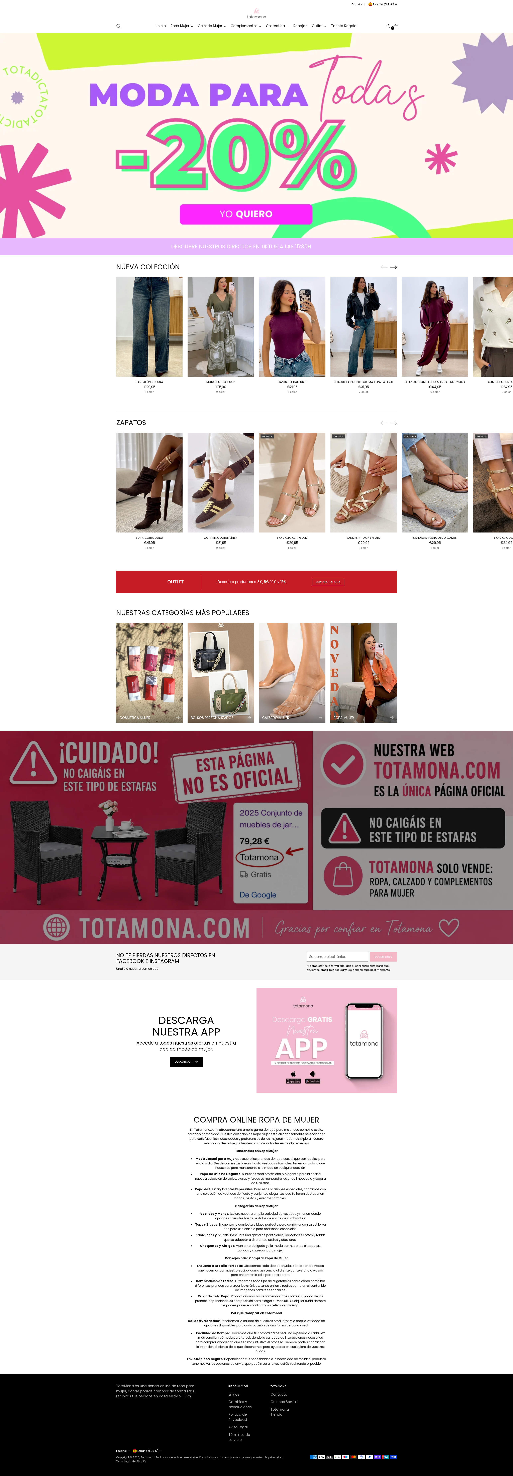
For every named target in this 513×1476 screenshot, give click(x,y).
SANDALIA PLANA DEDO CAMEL (434, 538)
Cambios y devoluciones (240, 1404)
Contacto (279, 1394)
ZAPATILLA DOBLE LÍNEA (221, 538)
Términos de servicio (239, 1437)
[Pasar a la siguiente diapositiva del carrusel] (393, 267)
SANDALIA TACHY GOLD (364, 538)
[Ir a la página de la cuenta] (386, 26)
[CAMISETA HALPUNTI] (292, 327)
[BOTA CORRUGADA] (149, 482)
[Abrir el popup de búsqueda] (118, 26)
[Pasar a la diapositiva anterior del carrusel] (384, 267)
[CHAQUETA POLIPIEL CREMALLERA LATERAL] (363, 327)
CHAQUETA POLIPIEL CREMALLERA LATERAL (363, 382)
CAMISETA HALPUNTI (292, 382)
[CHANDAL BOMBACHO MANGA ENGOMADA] (435, 327)
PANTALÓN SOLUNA (149, 382)
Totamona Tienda (280, 1412)
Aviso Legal (238, 1427)
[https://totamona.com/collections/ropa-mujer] (256, 135)
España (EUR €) (383, 4)
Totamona (147, 1457)
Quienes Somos (284, 1401)
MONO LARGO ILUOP (220, 382)
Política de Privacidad (237, 1417)
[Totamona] (256, 13)
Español (357, 4)
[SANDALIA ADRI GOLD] (292, 482)
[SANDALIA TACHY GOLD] (363, 482)
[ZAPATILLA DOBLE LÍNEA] (221, 482)
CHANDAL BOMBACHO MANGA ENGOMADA (435, 382)
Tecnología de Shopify (131, 1461)
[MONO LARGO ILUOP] (221, 327)
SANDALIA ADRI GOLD (292, 538)
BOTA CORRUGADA (149, 538)
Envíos (233, 1394)
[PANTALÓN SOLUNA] (149, 327)
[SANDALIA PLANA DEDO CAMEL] (435, 482)
